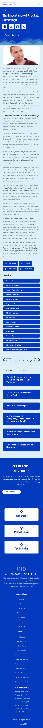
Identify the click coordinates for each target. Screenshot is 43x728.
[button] (37, 35)
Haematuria (10, 331)
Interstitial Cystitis (12, 327)
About (21, 604)
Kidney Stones (11, 322)
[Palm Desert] (21, 511)
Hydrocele (10, 281)
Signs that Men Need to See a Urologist (20, 446)
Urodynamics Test (12, 285)
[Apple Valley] (21, 544)
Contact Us (21, 608)
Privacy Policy (21, 626)
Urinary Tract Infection (14, 290)
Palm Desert (21, 516)
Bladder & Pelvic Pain (13, 345)
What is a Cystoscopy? (16, 405)
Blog (21, 622)
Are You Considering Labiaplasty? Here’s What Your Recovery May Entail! (20, 419)
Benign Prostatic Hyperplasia (16, 350)
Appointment (21, 613)
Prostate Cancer (12, 299)
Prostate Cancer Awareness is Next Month (20, 433)
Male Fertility (10, 318)
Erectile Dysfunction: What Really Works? (18, 394)
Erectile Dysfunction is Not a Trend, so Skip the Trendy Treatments (19, 380)
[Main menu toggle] (38, 4)
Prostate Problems (12, 295)
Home (21, 599)
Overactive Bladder (13, 308)
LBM (26, 724)
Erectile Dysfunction (13, 336)
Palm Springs (21, 532)
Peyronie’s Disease (12, 304)
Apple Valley (21, 549)
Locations (21, 617)
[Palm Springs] (21, 528)
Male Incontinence (13, 313)
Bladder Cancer (11, 340)
